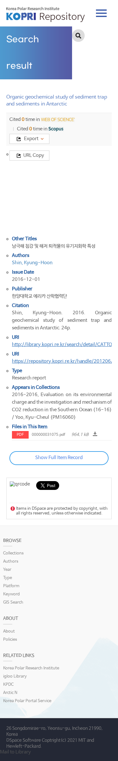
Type (7, 578)
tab (101, 11)
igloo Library (15, 676)
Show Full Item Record (59, 457)
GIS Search (13, 602)
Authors (10, 561)
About (9, 631)
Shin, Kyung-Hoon (32, 262)
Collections (13, 553)
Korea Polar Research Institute (31, 668)
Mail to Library (15, 752)
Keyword (11, 594)
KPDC (8, 684)
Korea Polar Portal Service (27, 701)
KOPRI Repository (45, 14)
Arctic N (10, 692)
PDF (20, 435)
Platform (11, 586)
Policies (10, 639)
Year (7, 569)
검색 (78, 35)
